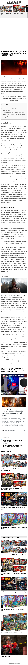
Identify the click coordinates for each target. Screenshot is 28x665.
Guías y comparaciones (6, 466)
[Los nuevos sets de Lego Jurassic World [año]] (14, 621)
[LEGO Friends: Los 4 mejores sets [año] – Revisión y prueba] (14, 519)
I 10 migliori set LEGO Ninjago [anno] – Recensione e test (19, 13)
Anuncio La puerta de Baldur (10, 108)
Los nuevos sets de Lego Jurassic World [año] (11, 633)
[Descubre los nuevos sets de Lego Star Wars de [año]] (14, 499)
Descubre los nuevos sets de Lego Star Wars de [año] (13, 508)
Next (27, 11)
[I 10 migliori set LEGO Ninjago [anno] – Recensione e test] (19, 8)
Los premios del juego (8, 107)
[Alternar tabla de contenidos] (24, 105)
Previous (0, 11)
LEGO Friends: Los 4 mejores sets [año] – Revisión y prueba (14, 527)
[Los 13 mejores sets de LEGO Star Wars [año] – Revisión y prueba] (14, 460)
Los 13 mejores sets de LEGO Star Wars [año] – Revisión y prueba (12, 469)
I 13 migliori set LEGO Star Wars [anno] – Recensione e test (6, 13)
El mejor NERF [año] (5, 656)
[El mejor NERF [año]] (14, 645)
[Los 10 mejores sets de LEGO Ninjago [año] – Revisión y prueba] (14, 480)
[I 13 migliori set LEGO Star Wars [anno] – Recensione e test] (6, 8)
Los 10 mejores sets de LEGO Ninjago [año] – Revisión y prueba (12, 488)
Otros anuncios (6, 110)
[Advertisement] (14, 34)
